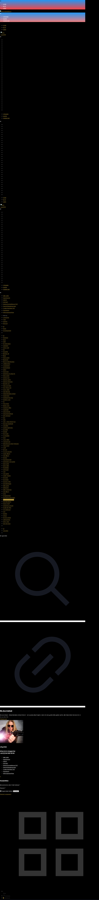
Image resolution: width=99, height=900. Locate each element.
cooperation (6, 366)
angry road (6, 348)
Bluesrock (5, 360)
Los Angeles (6, 436)
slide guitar (6, 486)
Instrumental (6, 412)
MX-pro (5, 450)
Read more (4, 719)
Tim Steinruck (7, 510)
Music (4, 328)
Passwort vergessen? (5, 794)
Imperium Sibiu (7, 408)
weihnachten (6, 520)
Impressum (6, 771)
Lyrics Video (6, 440)
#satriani (5, 338)
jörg (4, 418)
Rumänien (6, 480)
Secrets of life (7, 482)
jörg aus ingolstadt (8, 424)
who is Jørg (6, 522)
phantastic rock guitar (9, 462)
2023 (4, 342)
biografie (5, 352)
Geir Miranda (6, 392)
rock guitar (6, 474)
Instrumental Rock (8, 414)
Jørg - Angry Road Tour (9, 422)
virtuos (5, 516)
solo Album (6, 492)
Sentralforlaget (7, 484)
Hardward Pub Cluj (8, 398)
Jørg (4, 420)
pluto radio (6, 466)
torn (4, 512)
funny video (6, 390)
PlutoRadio (6, 468)
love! (4, 438)
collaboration (6, 364)
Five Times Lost (7, 388)
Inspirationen (6, 759)
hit (3, 402)
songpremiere (7, 496)
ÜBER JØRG (6, 757)
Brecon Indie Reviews (8, 362)
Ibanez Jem (6, 406)
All (3, 326)
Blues (4, 356)
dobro (4, 370)
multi (4, 448)
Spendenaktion (7, 502)
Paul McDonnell (7, 460)
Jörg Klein (5, 426)
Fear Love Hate (7, 386)
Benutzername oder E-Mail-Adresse (10, 785)
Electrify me (6, 384)
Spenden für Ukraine (8, 500)
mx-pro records (7, 452)
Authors (5, 321)
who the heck (6, 524)
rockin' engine (7, 476)
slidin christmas (7, 490)
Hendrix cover (6, 400)
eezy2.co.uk (6, 378)
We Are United (7, 518)
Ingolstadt (6, 410)
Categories (6, 317)
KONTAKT (5, 763)
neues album (6, 454)
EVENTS (5, 761)
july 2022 (5, 430)
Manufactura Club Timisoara (11, 444)
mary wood (6, 446)
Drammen (6, 372)
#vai (4, 340)
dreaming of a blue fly (9, 374)
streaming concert (8, 506)
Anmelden (16, 791)
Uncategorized (7, 330)
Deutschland (6, 368)
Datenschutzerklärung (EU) (10, 765)
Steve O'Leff (6, 504)
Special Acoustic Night (9, 498)
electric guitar (7, 380)
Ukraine (5, 514)
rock (4, 472)
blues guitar (6, 358)
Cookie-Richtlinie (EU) (9, 769)
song (4, 494)
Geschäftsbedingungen (9, 767)
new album (6, 456)
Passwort (3, 788)
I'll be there (6, 404)
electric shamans (8, 382)
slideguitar (6, 488)
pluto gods (6, 464)
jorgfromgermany (8, 428)
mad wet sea (6, 442)
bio (4, 350)
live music (6, 434)
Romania (5, 478)
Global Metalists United (9, 394)
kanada (5, 432)
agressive (5, 346)
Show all (5, 323)
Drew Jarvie (6, 376)
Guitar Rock (6, 396)
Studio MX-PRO (7, 508)
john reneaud (6, 416)
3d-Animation (7, 344)
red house (6, 470)
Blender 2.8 (6, 354)
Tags (4, 319)
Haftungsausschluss (8, 773)
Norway (5, 458)
